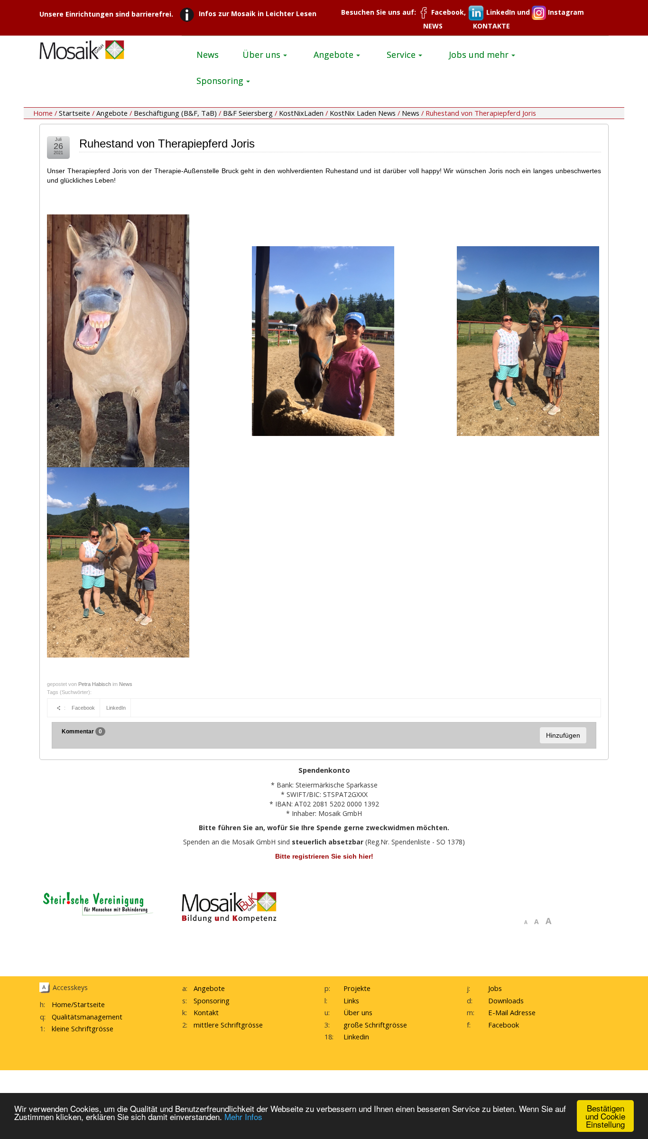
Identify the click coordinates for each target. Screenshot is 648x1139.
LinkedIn (116, 708)
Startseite (74, 113)
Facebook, (448, 12)
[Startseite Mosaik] (82, 49)
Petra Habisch (94, 684)
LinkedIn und (508, 12)
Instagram (565, 12)
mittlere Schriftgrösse (228, 1024)
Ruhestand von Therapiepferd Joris (167, 143)
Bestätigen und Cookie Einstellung (605, 1116)
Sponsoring (212, 1000)
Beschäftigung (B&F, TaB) (175, 113)
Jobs (495, 988)
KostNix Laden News (363, 113)
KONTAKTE (491, 25)
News (410, 113)
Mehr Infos (243, 1116)
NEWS (433, 25)
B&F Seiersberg (248, 113)
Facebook (83, 708)
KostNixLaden (301, 113)
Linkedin (356, 1036)
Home (61, 1004)
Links (351, 1000)
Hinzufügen (563, 735)
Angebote (112, 113)
